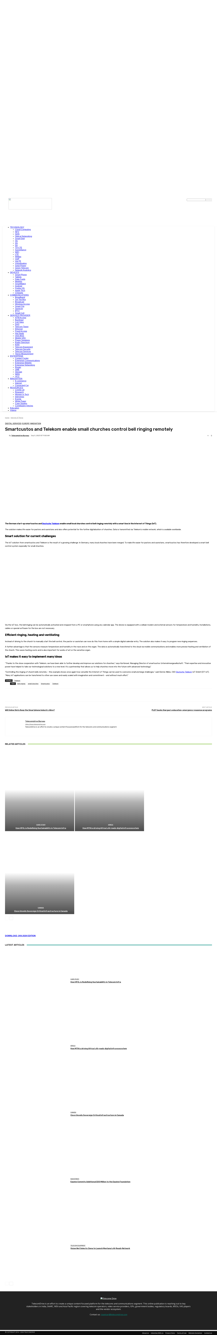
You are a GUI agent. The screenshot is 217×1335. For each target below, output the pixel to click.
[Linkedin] (31, 731)
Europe (26, 424)
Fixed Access (21, 331)
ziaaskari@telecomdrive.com (114, 1314)
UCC (17, 376)
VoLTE (18, 261)
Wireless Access (22, 304)
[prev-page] (7, 918)
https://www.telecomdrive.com (35, 724)
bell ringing (21, 684)
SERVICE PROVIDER (20, 315)
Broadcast (19, 302)
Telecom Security (22, 349)
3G (16, 241)
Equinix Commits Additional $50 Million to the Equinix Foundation (100, 1182)
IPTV (17, 311)
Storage (18, 372)
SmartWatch (20, 284)
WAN (17, 374)
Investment (74, 1179)
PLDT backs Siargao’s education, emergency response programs (182, 710)
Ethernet (19, 329)
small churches (33, 684)
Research (19, 392)
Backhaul (19, 320)
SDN (17, 234)
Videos (13, 410)
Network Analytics (23, 270)
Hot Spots (19, 333)
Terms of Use (181, 1333)
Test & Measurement (24, 354)
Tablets (18, 277)
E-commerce (20, 381)
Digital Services (13, 424)
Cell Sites (19, 322)
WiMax (18, 257)
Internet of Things (17, 418)
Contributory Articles (24, 406)
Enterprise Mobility (23, 363)
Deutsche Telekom (50, 523)
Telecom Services (23, 351)
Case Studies (21, 403)
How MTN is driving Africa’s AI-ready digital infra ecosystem (111, 828)
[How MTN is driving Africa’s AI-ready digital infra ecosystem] (109, 789)
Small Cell (19, 313)
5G (16, 245)
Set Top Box (20, 300)
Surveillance (20, 250)
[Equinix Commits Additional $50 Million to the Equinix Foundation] (37, 1180)
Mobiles (18, 281)
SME (17, 370)
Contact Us (208, 1333)
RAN (17, 345)
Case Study (40, 825)
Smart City (19, 306)
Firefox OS (20, 288)
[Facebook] (26, 731)
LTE (17, 254)
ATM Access (20, 318)
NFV (17, 232)
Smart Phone (21, 275)
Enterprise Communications (27, 361)
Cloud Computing (23, 229)
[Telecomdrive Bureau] (7, 435)
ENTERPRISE (16, 356)
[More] (68, 444)
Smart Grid (20, 239)
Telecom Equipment (24, 347)
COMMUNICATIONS (19, 295)
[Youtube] (39, 731)
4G (16, 243)
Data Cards (20, 279)
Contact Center (22, 358)
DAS (17, 324)
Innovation (35, 424)
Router (18, 367)
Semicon (19, 309)
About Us (145, 1333)
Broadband (20, 297)
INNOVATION (16, 379)
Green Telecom (22, 268)
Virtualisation (21, 263)
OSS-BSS (19, 336)
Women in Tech (22, 394)
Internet (18, 383)
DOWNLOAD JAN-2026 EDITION (20, 936)
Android (18, 286)
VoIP (17, 259)
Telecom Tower (22, 327)
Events (18, 399)
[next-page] (11, 918)
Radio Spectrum (22, 342)
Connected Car (22, 385)
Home (7, 418)
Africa (110, 825)
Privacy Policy (170, 1333)
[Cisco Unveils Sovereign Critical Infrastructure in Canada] (39, 872)
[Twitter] (35, 731)
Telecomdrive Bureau (20, 435)
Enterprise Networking (25, 365)
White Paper (20, 401)
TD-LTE (18, 248)
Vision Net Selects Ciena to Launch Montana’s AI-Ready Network (100, 1248)
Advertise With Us (157, 1333)
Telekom (17, 680)
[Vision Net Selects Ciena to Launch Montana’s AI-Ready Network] (37, 1247)
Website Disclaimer (195, 1333)
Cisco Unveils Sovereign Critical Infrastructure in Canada (41, 911)
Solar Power (20, 266)
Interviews (19, 397)
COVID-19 (19, 390)
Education (14, 408)
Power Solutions (22, 340)
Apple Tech (20, 290)
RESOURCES (16, 388)
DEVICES (14, 272)
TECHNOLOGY (17, 227)
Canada (41, 908)
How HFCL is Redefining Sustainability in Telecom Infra (41, 828)
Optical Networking (23, 236)
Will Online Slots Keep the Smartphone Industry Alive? (30, 710)
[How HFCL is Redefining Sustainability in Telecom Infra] (39, 789)
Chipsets (19, 293)
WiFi (17, 252)
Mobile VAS (20, 338)
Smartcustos (45, 684)
